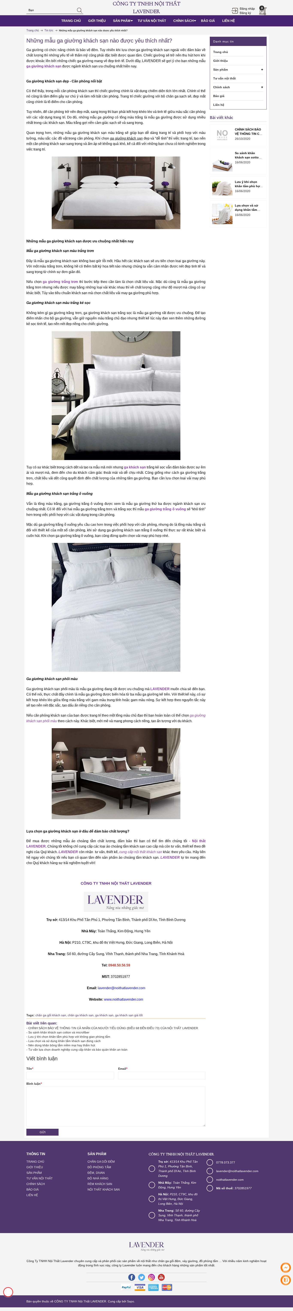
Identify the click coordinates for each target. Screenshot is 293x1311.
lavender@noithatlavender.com (237, 1171)
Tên (29, 1068)
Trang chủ (35, 1161)
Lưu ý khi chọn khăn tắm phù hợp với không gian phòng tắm (69, 1036)
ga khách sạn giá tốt (129, 1015)
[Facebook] (131, 1277)
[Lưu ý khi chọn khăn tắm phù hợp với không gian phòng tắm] (222, 187)
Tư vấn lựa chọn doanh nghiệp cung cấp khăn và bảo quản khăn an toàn (77, 1049)
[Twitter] (141, 1277)
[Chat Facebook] (286, 1267)
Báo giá (32, 1189)
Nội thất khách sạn (104, 1189)
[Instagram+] (151, 1277)
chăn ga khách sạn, (81, 1015)
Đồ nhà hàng (98, 1178)
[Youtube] (161, 1277)
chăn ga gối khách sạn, (51, 1015)
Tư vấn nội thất (39, 1178)
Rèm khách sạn (100, 1184)
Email (122, 1068)
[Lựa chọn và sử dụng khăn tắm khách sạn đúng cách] (222, 214)
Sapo (130, 1301)
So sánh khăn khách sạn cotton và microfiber (58, 1032)
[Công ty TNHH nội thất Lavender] (146, 1245)
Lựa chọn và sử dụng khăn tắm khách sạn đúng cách (64, 1041)
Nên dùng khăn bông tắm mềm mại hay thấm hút (61, 1045)
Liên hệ (32, 1195)
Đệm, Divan (96, 1172)
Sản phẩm (34, 1172)
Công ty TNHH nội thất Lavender (146, 7)
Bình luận (34, 1083)
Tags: (30, 1015)
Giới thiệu (34, 1167)
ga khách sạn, (105, 1015)
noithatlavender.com (230, 1179)
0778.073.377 (225, 1162)
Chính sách (35, 1184)
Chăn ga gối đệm (101, 1161)
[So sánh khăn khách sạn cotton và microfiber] (222, 161)
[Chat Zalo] (286, 1280)
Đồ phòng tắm (99, 1167)
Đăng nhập (247, 8)
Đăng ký (245, 13)
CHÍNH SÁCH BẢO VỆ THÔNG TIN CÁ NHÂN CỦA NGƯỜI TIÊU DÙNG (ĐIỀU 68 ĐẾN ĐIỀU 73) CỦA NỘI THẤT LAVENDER (113, 1028)
